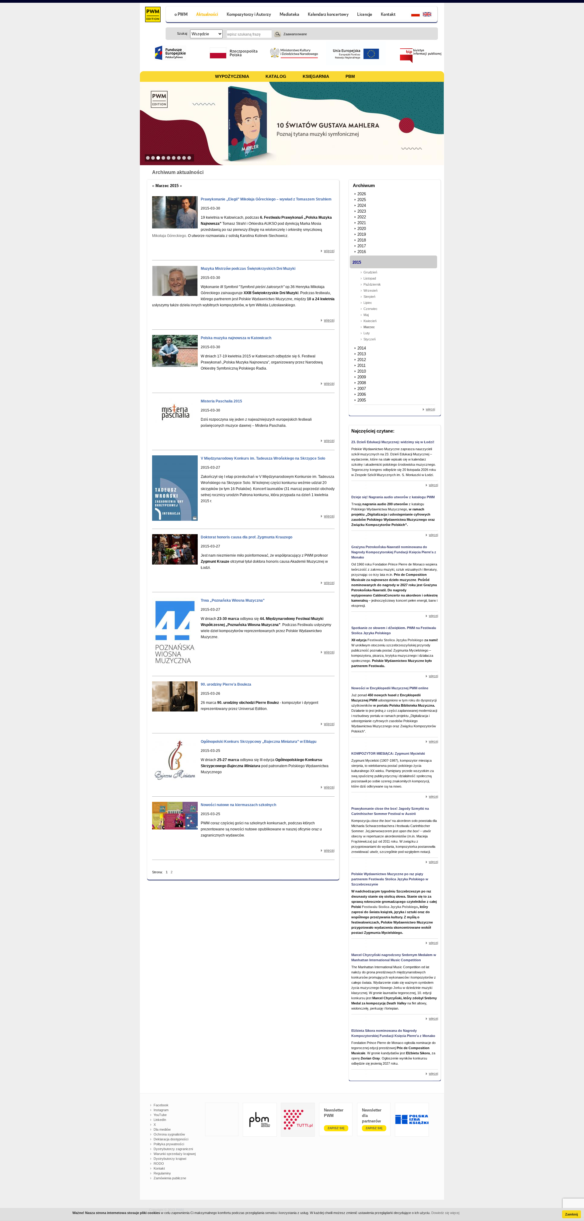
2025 (361, 199)
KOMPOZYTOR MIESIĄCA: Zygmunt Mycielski (388, 753)
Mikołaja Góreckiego (169, 236)
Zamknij (571, 1214)
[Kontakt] (389, 15)
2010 (361, 371)
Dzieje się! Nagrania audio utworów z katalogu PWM (393, 497)
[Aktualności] (207, 15)
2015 (357, 262)
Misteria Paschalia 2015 (221, 401)
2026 (361, 194)
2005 (361, 400)
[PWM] (152, 15)
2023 (361, 211)
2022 (361, 217)
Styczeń (369, 339)
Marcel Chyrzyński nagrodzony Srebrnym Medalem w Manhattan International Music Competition (393, 957)
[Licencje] (364, 15)
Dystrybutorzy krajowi (170, 1158)
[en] (430, 15)
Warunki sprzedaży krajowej (175, 1154)
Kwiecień (370, 321)
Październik (372, 284)
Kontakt (159, 1168)
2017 (361, 246)
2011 (361, 365)
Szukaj (277, 33)
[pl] (411, 15)
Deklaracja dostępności (171, 1139)
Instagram (161, 1110)
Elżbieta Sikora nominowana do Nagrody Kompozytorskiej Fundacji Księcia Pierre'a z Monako (393, 1033)
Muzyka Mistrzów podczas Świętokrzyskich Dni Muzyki (248, 268)
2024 (361, 205)
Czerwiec (370, 309)
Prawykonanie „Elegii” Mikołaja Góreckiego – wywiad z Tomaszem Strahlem (266, 199)
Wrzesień (370, 290)
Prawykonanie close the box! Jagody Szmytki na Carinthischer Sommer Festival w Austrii (390, 811)
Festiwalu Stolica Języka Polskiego (395, 640)
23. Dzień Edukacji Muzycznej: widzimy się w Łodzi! (392, 442)
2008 (361, 383)
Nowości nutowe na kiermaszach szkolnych (238, 805)
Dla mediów (162, 1129)
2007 (361, 388)
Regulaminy (162, 1173)
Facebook (161, 1105)
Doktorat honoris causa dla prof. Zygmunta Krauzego (246, 537)
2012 (361, 359)
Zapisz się (336, 1128)
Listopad (369, 278)
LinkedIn (160, 1120)
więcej (329, 251)
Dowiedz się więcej (445, 1213)
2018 (361, 240)
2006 (361, 394)
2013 (361, 354)
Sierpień (369, 296)
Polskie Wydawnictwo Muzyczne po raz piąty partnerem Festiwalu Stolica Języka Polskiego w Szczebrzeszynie (389, 879)
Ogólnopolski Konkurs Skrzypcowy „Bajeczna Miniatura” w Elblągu (258, 741)
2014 (361, 348)
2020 (361, 228)
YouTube (160, 1115)
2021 (361, 223)
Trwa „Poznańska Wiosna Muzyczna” (233, 600)
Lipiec (367, 302)
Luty (366, 333)
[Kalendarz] (328, 15)
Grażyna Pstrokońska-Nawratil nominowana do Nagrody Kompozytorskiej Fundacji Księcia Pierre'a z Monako (393, 552)
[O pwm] (178, 15)
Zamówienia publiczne (170, 1178)
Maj (366, 315)
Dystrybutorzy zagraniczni (173, 1149)
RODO (159, 1163)
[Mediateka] (290, 15)
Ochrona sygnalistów (169, 1134)
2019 (361, 234)
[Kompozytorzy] (249, 15)
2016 (361, 251)
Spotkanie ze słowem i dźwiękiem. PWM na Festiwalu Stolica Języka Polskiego (393, 630)
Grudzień (370, 272)
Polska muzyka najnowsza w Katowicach (236, 338)
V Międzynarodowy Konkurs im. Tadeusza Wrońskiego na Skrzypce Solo (263, 458)
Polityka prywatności (169, 1144)
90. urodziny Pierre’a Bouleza (226, 684)
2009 (361, 377)
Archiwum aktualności (177, 172)
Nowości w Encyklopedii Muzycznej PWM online (389, 688)
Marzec (369, 327)
